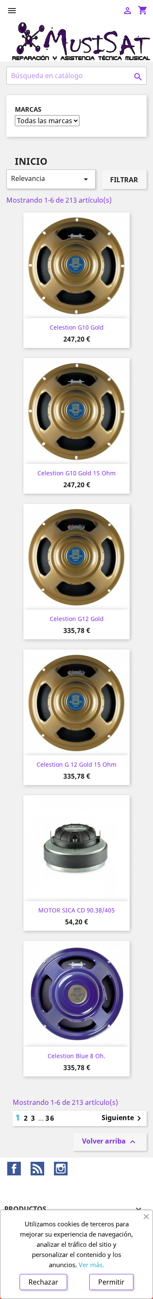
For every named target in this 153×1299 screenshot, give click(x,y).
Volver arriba (110, 1141)
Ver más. (91, 1264)
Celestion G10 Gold (77, 327)
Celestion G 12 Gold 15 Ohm (76, 764)
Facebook (14, 1168)
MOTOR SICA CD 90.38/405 (76, 910)
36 (50, 1118)
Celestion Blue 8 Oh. (76, 1056)
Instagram (61, 1168)
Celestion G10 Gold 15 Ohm (76, 473)
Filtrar (124, 179)
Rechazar (43, 1282)
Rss (37, 1168)
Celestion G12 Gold (77, 619)
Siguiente (123, 1118)
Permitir (111, 1282)
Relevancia (51, 179)
